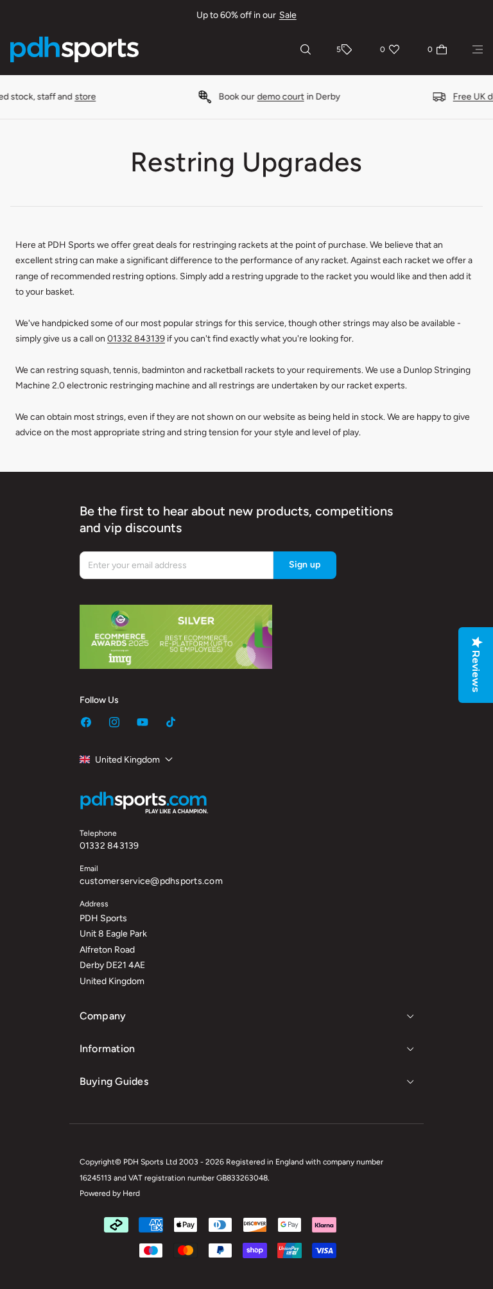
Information (107, 1048)
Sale (288, 15)
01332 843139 (136, 338)
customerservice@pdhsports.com (151, 881)
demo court (166, 96)
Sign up (305, 564)
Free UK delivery (371, 96)
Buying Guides (114, 1081)
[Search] (305, 49)
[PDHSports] (74, 49)
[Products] (477, 49)
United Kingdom (127, 759)
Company (103, 1016)
